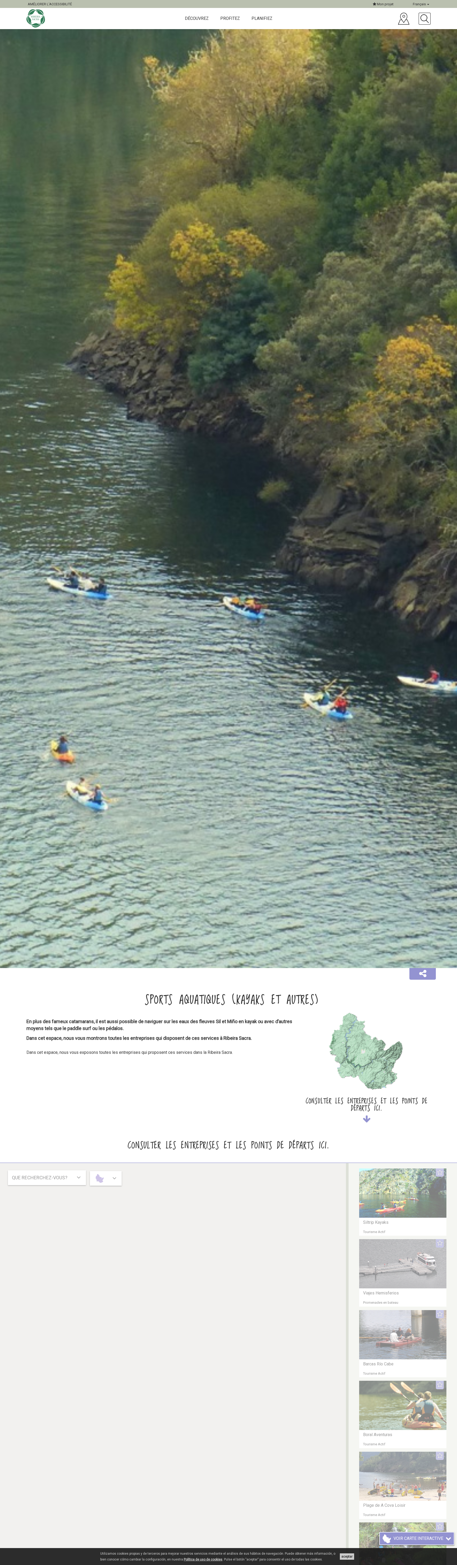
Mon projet (385, 4)
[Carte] (404, 19)
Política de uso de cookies (203, 1559)
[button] (422, 974)
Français (420, 4)
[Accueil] (36, 18)
